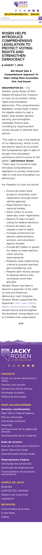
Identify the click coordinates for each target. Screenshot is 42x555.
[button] (40, 22)
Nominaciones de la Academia (18, 436)
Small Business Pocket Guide (18, 454)
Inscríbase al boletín (13, 393)
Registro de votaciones (14, 495)
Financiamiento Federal (15, 460)
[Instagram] (25, 11)
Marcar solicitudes (11, 417)
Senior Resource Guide (14, 450)
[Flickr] (38, 11)
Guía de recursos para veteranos (20, 446)
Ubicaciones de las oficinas (16, 389)
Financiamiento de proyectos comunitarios (18, 473)
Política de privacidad (13, 397)
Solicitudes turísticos (13, 421)
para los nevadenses (16, 405)
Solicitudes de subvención (16, 464)
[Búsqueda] (40, 18)
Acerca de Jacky (12, 482)
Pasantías (6, 425)
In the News (8, 513)
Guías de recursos (11, 442)
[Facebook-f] (16, 11)
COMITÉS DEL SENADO (14, 491)
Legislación (7, 499)
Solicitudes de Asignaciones (17, 468)
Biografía (6, 487)
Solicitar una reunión (13, 385)
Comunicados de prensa (15, 509)
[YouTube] (34, 11)
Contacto (8, 374)
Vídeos (5, 517)
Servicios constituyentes (15, 409)
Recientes (8, 504)
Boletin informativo (16, 14)
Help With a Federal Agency (17, 413)
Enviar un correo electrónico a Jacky (19, 379)
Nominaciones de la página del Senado (19, 430)
